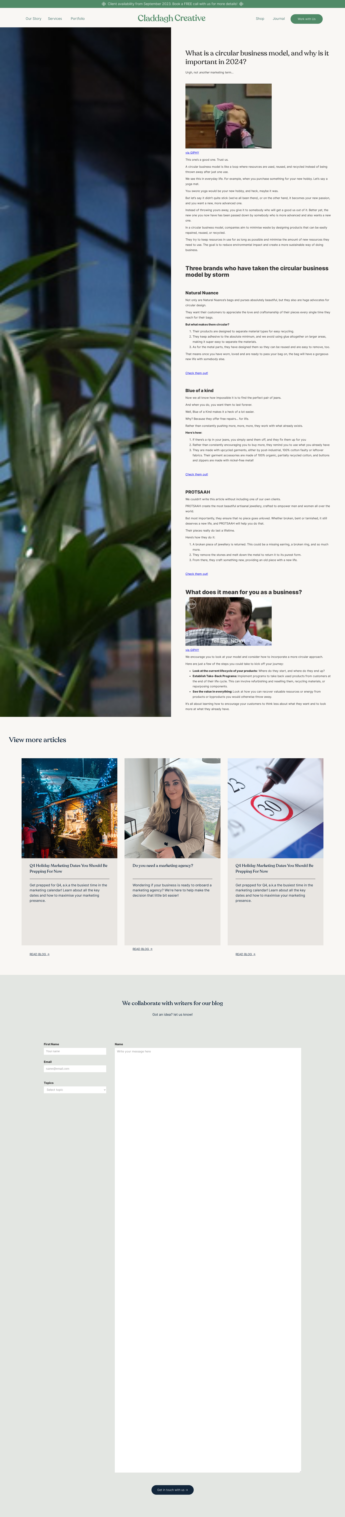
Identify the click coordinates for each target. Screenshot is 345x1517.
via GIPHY (192, 152)
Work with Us (307, 19)
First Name (51, 1044)
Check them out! (196, 373)
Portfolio (78, 18)
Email (48, 1062)
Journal (279, 18)
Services (55, 18)
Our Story (33, 18)
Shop (260, 18)
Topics (49, 1083)
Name (119, 1044)
